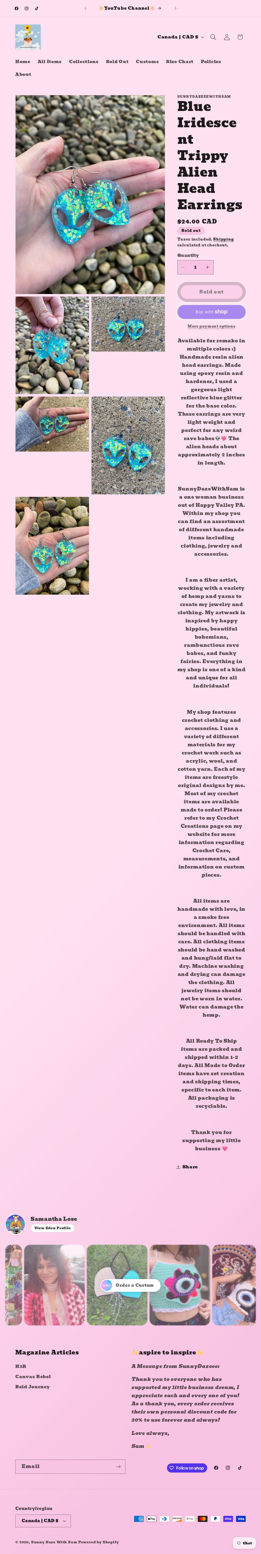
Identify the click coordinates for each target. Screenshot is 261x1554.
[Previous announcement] (85, 8)
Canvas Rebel (33, 1376)
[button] (213, 37)
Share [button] (190, 1167)
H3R (21, 1366)
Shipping (223, 239)
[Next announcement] (175, 8)
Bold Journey (32, 1386)
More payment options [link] (211, 326)
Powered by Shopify (98, 1542)
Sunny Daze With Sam (54, 1542)
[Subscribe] (118, 1467)
